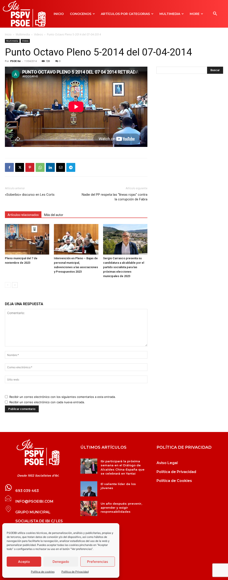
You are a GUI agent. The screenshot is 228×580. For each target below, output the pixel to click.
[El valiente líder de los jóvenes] (88, 488)
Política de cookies (43, 571)
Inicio (8, 34)
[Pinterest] (29, 167)
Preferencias (97, 561)
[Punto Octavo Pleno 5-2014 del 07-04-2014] (37, 452)
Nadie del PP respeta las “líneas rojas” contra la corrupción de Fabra (114, 197)
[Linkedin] (50, 167)
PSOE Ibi (15, 61)
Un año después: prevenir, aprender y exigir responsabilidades (121, 507)
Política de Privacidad (75, 571)
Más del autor (53, 215)
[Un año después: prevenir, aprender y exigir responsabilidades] (88, 508)
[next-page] (15, 285)
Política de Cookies (174, 481)
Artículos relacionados (23, 215)
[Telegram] (70, 167)
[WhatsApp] (40, 167)
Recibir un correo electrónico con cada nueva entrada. (47, 402)
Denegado (61, 561)
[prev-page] (7, 285)
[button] (215, 13)
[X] (19, 167)
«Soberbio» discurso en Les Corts (30, 195)
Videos (38, 34)
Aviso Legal (167, 463)
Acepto (24, 561)
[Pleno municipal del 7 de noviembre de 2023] (27, 239)
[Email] (60, 167)
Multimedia (23, 34)
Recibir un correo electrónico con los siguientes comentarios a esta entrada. (62, 397)
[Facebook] (9, 167)
